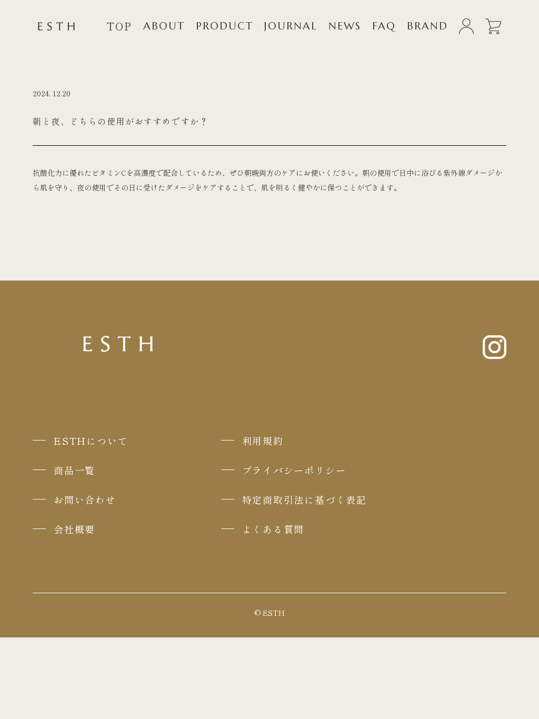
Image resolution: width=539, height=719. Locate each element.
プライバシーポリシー (294, 470)
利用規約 (263, 440)
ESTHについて (91, 440)
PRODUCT (224, 26)
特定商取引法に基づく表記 (304, 499)
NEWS (344, 26)
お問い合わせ (85, 499)
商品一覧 (74, 470)
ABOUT (164, 26)
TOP (119, 26)
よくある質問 (273, 529)
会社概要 (74, 529)
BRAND (427, 26)
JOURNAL (290, 26)
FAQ (384, 26)
